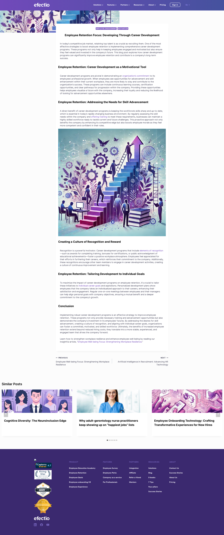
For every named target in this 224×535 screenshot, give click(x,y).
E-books (151, 477)
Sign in (175, 5)
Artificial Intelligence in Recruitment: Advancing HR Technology (143, 361)
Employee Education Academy (82, 468)
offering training (99, 117)
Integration (134, 468)
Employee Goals (76, 477)
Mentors (132, 482)
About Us (173, 477)
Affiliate (132, 473)
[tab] (107, 440)
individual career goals (90, 285)
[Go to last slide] (6, 414)
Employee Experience (78, 487)
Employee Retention (77, 473)
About (151, 5)
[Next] (218, 414)
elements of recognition (151, 250)
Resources (138, 5)
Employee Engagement (106, 28)
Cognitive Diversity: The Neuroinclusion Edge (35, 420)
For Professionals (110, 482)
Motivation (123, 28)
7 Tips (150, 482)
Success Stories (155, 491)
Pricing (163, 5)
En (187, 5)
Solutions (97, 5)
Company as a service (112, 477)
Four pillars (153, 487)
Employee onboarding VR (80, 482)
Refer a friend (135, 477)
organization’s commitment (135, 76)
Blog (150, 473)
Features (111, 5)
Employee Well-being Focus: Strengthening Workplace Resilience (110, 342)
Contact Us (174, 468)
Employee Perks (110, 473)
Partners (124, 5)
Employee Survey (110, 468)
